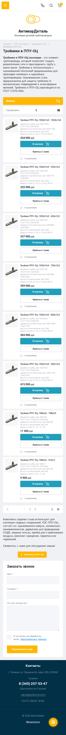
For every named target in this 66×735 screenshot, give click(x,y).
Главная (7, 44)
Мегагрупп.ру (33, 722)
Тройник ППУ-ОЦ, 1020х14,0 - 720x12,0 (40, 265)
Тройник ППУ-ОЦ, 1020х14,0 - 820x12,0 (40, 315)
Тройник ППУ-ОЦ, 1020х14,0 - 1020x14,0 (40, 120)
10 (58, 509)
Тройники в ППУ (39, 44)
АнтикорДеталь (33, 31)
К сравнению (31, 158)
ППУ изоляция (21, 44)
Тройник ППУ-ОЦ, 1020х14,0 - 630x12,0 (40, 216)
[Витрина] (58, 110)
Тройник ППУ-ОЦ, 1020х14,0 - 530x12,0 (40, 167)
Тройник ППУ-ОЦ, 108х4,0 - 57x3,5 (37, 460)
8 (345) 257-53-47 (33, 684)
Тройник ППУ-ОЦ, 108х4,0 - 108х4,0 (38, 413)
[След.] (52, 509)
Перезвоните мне (22, 649)
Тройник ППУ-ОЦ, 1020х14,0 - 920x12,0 (40, 364)
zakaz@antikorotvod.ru (33, 694)
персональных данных (33, 639)
